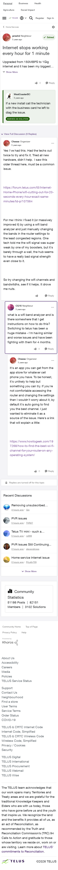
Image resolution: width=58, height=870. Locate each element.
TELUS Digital (11, 757)
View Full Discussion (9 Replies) (20, 134)
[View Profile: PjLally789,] (6, 559)
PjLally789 (31, 562)
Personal (7, 3)
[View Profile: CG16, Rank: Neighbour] (11, 307)
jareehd (16, 35)
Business (23, 3)
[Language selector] (23, 18)
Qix (27, 509)
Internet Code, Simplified (18, 731)
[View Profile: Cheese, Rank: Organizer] (6, 143)
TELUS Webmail (13, 770)
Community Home (11, 626)
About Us (8, 658)
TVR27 (29, 523)
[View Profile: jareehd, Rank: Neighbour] (7, 37)
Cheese (15, 141)
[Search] (31, 18)
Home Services (12, 27)
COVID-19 (9, 720)
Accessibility (10, 662)
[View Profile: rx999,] (6, 533)
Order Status (10, 715)
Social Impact (28, 9)
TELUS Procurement (16, 766)
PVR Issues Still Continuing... (31, 544)
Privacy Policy (9, 632)
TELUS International (15, 761)
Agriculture (8, 9)
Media (6, 671)
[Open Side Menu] (4, 18)
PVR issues (19, 518)
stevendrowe (32, 549)
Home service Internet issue (30, 557)
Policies (7, 676)
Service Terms (11, 710)
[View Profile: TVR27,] (6, 520)
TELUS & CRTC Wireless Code (23, 736)
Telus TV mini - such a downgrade (26, 532)
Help (24, 632)
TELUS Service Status (17, 681)
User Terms (9, 706)
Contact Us (9, 692)
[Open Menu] (53, 27)
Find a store (10, 701)
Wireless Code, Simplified (19, 740)
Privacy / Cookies (13, 745)
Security (7, 750)
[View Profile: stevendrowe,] (6, 546)
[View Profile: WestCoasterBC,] (9, 96)
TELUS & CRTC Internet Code (22, 727)
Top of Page (32, 626)
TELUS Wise (10, 775)
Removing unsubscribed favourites (28, 505)
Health (37, 3)
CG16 (19, 305)
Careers (7, 667)
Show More (12, 72)
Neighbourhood (12, 697)
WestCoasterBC (22, 94)
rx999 (29, 535)
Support (7, 688)
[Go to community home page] (13, 18)
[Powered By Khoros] (29, 641)
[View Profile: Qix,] (6, 507)
